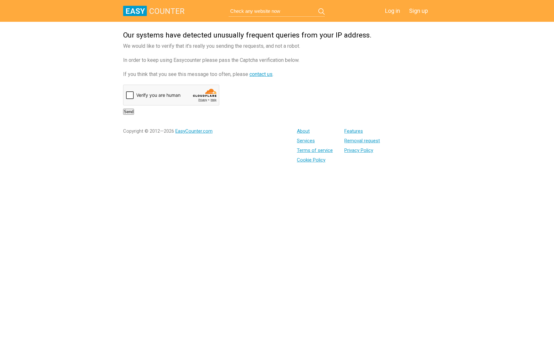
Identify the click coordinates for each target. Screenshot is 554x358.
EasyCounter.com (194, 131)
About (303, 131)
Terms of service (315, 150)
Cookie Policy (311, 160)
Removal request (362, 141)
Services (306, 141)
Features (353, 131)
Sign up (418, 10)
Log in (392, 10)
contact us (261, 74)
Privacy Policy (358, 150)
